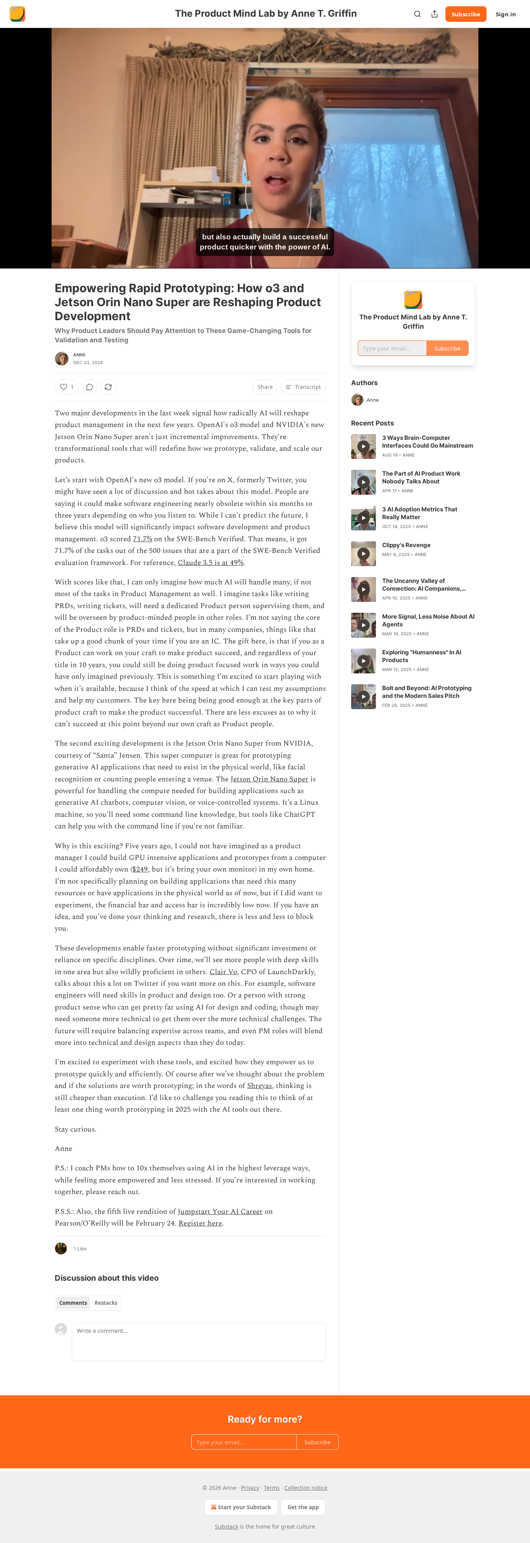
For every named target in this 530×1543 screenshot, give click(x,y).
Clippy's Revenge (406, 545)
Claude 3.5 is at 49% (210, 562)
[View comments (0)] (495, 152)
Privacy (250, 1487)
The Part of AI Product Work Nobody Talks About (421, 477)
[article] (413, 446)
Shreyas (259, 1085)
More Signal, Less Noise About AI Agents (428, 620)
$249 (140, 869)
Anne (79, 354)
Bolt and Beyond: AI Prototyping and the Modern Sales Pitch (427, 691)
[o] (363, 446)
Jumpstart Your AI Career (220, 1211)
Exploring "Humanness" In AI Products (421, 656)
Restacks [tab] (106, 1302)
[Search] (417, 14)
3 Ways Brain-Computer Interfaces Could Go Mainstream (427, 441)
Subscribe (466, 14)
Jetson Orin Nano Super (269, 779)
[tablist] (88, 1303)
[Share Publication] (434, 14)
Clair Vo (223, 972)
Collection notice (305, 1487)
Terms (272, 1487)
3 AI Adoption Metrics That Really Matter (419, 513)
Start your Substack (244, 1507)
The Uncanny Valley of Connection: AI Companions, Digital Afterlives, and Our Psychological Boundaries (421, 585)
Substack (226, 1526)
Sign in (506, 14)
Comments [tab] (73, 1302)
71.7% (142, 539)
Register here (200, 1223)
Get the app (303, 1507)
